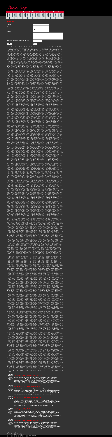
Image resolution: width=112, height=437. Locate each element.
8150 (43, 189)
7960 (9, 187)
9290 (24, 210)
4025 (57, 115)
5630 (61, 143)
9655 (27, 217)
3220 (50, 100)
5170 (42, 135)
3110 (24, 99)
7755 (19, 183)
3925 (35, 113)
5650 (20, 145)
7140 (49, 171)
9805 (31, 219)
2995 (47, 96)
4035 (9, 116)
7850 (35, 184)
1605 (39, 71)
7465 (19, 177)
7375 (61, 175)
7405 (28, 176)
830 (28, 58)
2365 (9, 86)
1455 (35, 69)
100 (10, 48)
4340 (19, 121)
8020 (54, 187)
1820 (38, 75)
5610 (46, 143)
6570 (57, 160)
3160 (61, 99)
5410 (58, 139)
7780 (38, 183)
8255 (12, 192)
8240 (54, 191)
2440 (12, 87)
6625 (43, 162)
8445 (46, 194)
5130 (12, 135)
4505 (34, 124)
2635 (49, 90)
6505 (8, 160)
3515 (54, 105)
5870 (23, 149)
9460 (43, 213)
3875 (53, 112)
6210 (58, 154)
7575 (47, 179)
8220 (39, 191)
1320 (43, 66)
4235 (49, 118)
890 (11, 60)
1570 (13, 71)
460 (15, 53)
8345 (24, 193)
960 (55, 60)
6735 (16, 164)
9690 (53, 217)
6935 (58, 167)
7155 (60, 171)
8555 (19, 197)
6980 (38, 168)
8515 (43, 196)
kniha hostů (56, 11)
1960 (34, 78)
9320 (47, 210)
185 (8, 49)
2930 (53, 95)
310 (31, 50)
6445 (16, 159)
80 (54, 46)
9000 (27, 205)
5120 (60, 134)
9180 (50, 208)
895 (14, 60)
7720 (47, 181)
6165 (24, 154)
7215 (49, 172)
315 (34, 50)
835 (31, 58)
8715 (31, 200)
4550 (13, 125)
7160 (8, 172)
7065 (47, 170)
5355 (16, 139)
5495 (13, 142)
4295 (39, 120)
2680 (28, 91)
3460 (13, 105)
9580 (24, 215)
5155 (31, 135)
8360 (35, 193)
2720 (58, 91)
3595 (61, 107)
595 (46, 54)
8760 (9, 201)
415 (42, 52)
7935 (46, 185)
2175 (31, 82)
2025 (28, 79)
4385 (53, 121)
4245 (57, 118)
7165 (12, 172)
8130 (28, 189)
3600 (9, 108)
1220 (23, 65)
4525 (49, 124)
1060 (16, 62)
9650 (23, 217)
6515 (16, 160)
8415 (23, 194)
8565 (27, 197)
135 (32, 48)
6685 (34, 163)
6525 (23, 160)
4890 (50, 130)
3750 (13, 111)
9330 (54, 210)
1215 (19, 65)
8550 (16, 197)
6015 (23, 151)
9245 (46, 209)
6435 (9, 159)
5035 (50, 133)
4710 (24, 128)
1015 (36, 61)
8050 (23, 188)
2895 (27, 95)
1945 (23, 78)
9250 (49, 209)
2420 (50, 86)
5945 (24, 150)
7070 (50, 170)
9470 (50, 213)
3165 (9, 100)
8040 (16, 188)
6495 (54, 159)
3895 (13, 113)
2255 (35, 83)
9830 (49, 219)
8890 (53, 202)
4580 (35, 125)
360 (8, 52)
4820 (53, 129)
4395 (61, 121)
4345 (23, 121)
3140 (46, 99)
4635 (23, 126)
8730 (42, 200)
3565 (38, 107)
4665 (46, 126)
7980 (24, 187)
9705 (9, 218)
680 (43, 56)
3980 (23, 115)
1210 (16, 65)
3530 (12, 107)
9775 (8, 219)
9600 (39, 215)
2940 (61, 95)
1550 (53, 70)
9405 (57, 211)
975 (9, 61)
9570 (16, 215)
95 (7, 48)
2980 (35, 96)
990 (18, 61)
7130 (42, 171)
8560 (23, 197)
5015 (35, 133)
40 (34, 46)
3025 (16, 98)
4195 (19, 118)
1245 (42, 65)
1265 (57, 65)
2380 (20, 86)
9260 (57, 209)
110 (17, 48)
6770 (43, 164)
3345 (35, 103)
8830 (8, 202)
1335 (54, 66)
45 (37, 46)
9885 (35, 221)
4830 (61, 129)
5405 (54, 139)
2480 (42, 87)
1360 (19, 67)
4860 (28, 130)
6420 (53, 158)
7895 (16, 185)
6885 (20, 167)
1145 (23, 63)
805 (12, 58)
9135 (16, 208)
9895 (43, 221)
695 (53, 56)
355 (59, 50)
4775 (19, 129)
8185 (13, 191)
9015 (38, 205)
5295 (27, 138)
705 (59, 56)
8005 (43, 187)
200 (17, 49)
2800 (9, 94)
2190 (42, 82)
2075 (12, 80)
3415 (34, 104)
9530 (42, 214)
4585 (39, 125)
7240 (13, 173)
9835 (53, 219)
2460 (27, 87)
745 (30, 57)
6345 (50, 156)
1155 (30, 63)
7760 (23, 183)
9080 (32, 206)
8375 (47, 193)
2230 (16, 83)
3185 (24, 100)
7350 (42, 175)
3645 (43, 108)
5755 (46, 146)
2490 (49, 87)
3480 (28, 105)
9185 (54, 208)
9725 (24, 218)
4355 (31, 121)
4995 (20, 133)
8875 (42, 202)
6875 (13, 167)
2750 (27, 92)
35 (32, 46)
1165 (37, 63)
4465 (58, 122)
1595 (32, 71)
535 (8, 54)
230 (36, 49)
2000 (9, 79)
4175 (60, 117)
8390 (58, 193)
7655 (53, 180)
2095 (27, 80)
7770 (31, 183)
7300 (58, 173)
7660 (57, 180)
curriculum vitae (14, 11)
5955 (32, 150)
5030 (47, 133)
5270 (8, 138)
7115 (30, 171)
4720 (32, 128)
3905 (20, 113)
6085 (20, 153)
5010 (32, 133)
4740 (47, 128)
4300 (43, 120)
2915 (42, 95)
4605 (54, 125)
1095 (42, 62)
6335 (43, 156)
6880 (16, 167)
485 (31, 53)
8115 (16, 189)
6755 (32, 164)
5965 (39, 150)
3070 (49, 98)
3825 (16, 112)
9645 (19, 217)
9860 (16, 221)
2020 (24, 79)
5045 (58, 133)
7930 (42, 185)
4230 (46, 118)
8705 (23, 200)
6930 (54, 167)
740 (27, 57)
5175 (46, 135)
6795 (8, 166)
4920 (19, 132)
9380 (38, 211)
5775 (61, 146)
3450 (61, 104)
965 (58, 60)
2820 (24, 94)
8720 (34, 200)
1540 (46, 70)
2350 (53, 84)
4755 (58, 128)
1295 (24, 66)
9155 (32, 208)
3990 (31, 115)
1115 (57, 62)
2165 (23, 82)
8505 (35, 196)
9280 (16, 210)
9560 (9, 215)
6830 (34, 166)
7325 (23, 175)
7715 (43, 181)
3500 (43, 105)
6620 (39, 162)
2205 (53, 82)
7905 (23, 185)
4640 (27, 126)
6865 (61, 166)
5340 (61, 138)
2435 (8, 87)
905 (20, 60)
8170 (58, 189)
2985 (39, 96)
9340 (8, 211)
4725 (35, 128)
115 (20, 48)
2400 (35, 86)
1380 (34, 67)
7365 (53, 175)
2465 (31, 87)
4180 (8, 118)
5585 (27, 143)
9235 (38, 209)
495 (37, 53)
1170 (41, 63)
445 (61, 52)
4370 (42, 121)
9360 (23, 211)
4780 (23, 129)
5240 (39, 137)
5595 (34, 143)
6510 (12, 160)
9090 (39, 206)
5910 (53, 149)
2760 (34, 92)
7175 (19, 172)
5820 (39, 147)
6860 (57, 166)
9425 (16, 213)
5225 (28, 137)
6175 (32, 154)
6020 (27, 151)
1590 (28, 71)
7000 (53, 168)
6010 (19, 151)
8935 (32, 204)
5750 (42, 146)
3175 (16, 100)
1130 (12, 63)
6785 (54, 164)
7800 (53, 183)
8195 (20, 191)
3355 (43, 103)
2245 (28, 83)
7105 (23, 171)
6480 (43, 159)
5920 (61, 149)
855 (43, 58)
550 (17, 54)
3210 (43, 100)
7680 (16, 181)
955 (52, 60)
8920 (20, 204)
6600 (24, 162)
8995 (23, 205)
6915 (43, 167)
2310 (23, 84)
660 (31, 56)
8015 (50, 187)
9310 (39, 210)
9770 (58, 218)
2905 (34, 95)
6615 (35, 162)
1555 (57, 70)
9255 (53, 209)
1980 (49, 78)
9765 (54, 218)
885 (8, 60)
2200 (49, 82)
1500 (16, 70)
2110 (38, 80)
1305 (32, 66)
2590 (16, 90)
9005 (31, 205)
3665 (58, 108)
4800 (38, 129)
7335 (31, 175)
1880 (28, 77)
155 (45, 48)
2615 (34, 90)
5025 (43, 133)
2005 (13, 79)
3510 (50, 105)
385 (24, 52)
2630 (46, 90)
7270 (35, 173)
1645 (16, 73)
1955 (31, 78)
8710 (27, 200)
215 (27, 49)
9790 (19, 219)
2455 (23, 87)
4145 (38, 117)
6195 (47, 154)
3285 (46, 101)
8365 (39, 193)
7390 (16, 176)
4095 (54, 116)
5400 (50, 139)
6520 (19, 160)
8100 (61, 188)
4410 (16, 122)
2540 (32, 88)
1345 (8, 67)
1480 (54, 69)
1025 (44, 61)
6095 (28, 153)
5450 (34, 141)
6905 (35, 167)
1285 (16, 66)
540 (11, 54)
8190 (16, 191)
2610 (31, 90)
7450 (8, 177)
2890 (23, 95)
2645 (57, 90)
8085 (49, 188)
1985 (53, 78)
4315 (54, 120)
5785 (13, 147)
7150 (57, 171)
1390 (42, 67)
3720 (46, 109)
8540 (8, 197)
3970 (16, 115)
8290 (38, 192)
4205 (27, 118)
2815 (20, 94)
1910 (50, 77)
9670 (38, 217)
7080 (58, 170)
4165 (53, 117)
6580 (9, 162)
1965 (38, 78)
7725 (50, 181)
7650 (49, 180)
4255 (9, 120)
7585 (54, 179)
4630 (19, 126)
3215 (47, 100)
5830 (47, 147)
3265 (31, 101)
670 (37, 56)
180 (61, 48)
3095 (13, 99)
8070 (38, 188)
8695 (16, 200)
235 (39, 49)
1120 (60, 62)
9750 (43, 218)
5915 (57, 149)
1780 (8, 75)
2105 (34, 80)
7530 (13, 179)
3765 (24, 111)
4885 (47, 130)
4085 (47, 116)
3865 (46, 112)
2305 (19, 84)
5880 (31, 149)
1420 (9, 69)
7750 (16, 183)
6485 (47, 159)
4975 (61, 132)
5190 (57, 135)
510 (47, 53)
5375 (32, 139)
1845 (57, 75)
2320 (31, 84)
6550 (42, 160)
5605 (42, 143)
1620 (50, 71)
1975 (46, 78)
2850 (47, 94)
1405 (53, 67)
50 (39, 46)
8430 (34, 194)
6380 (23, 158)
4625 (16, 126)
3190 (28, 100)
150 (42, 48)
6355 (58, 156)
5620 (53, 143)
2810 (16, 94)
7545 (24, 179)
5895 (42, 149)
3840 (27, 112)
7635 (38, 180)
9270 (9, 210)
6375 (19, 158)
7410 (32, 176)
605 (52, 54)
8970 (58, 204)
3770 (28, 111)
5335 (57, 138)
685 (47, 56)
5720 (19, 146)
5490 (9, 142)
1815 (34, 75)
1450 (32, 69)
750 (33, 57)
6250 (34, 155)
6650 (8, 163)
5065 (19, 134)
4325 (8, 121)
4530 (53, 124)
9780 (12, 219)
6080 (16, 153)
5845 (58, 147)
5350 (13, 139)
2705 (47, 91)
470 (21, 53)
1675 (38, 73)
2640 (53, 90)
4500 (31, 124)
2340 (46, 84)
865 (50, 58)
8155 (46, 189)
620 (61, 54)
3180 (20, 100)
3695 (27, 109)
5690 (50, 145)
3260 (27, 101)
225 (33, 49)
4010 (46, 115)
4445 (43, 122)
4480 (16, 124)
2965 (24, 96)
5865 (19, 149)
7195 (34, 172)
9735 (32, 218)
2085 (19, 80)
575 (33, 54)
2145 (8, 82)
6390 (31, 158)
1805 (27, 75)
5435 (23, 141)
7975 (20, 187)
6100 (32, 153)
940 (42, 60)
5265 (58, 137)
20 (24, 46)
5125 (8, 135)
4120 (19, 117)
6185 (39, 154)
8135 (31, 189)
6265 (46, 155)
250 (49, 49)
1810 (31, 75)
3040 (27, 98)
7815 (9, 184)
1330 (50, 66)
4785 (27, 129)
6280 (57, 155)
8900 (61, 202)
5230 (32, 137)
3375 (58, 103)
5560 (8, 143)
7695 (28, 181)
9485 (8, 214)
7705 (35, 181)
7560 (35, 179)
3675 (12, 109)
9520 (34, 214)
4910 (12, 132)
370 (14, 52)
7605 (16, 180)
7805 (57, 183)
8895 (57, 202)
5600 (38, 143)
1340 (58, 66)
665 (34, 56)
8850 (23, 202)
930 (36, 60)
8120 (20, 189)
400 (33, 52)
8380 (50, 193)
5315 (42, 138)
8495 (28, 196)
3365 (50, 103)
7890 (12, 185)
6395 (34, 158)
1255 (49, 65)
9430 (20, 213)
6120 (46, 153)
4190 (16, 118)
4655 (38, 126)
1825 (42, 75)
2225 (13, 83)
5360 (20, 139)
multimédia (40, 11)
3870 (49, 112)
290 (18, 50)
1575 (16, 71)
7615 (23, 180)
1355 (16, 67)
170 (54, 48)
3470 (20, 105)
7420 (39, 176)
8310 (53, 192)
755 (36, 57)
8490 (24, 196)
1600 (35, 71)
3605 (13, 108)
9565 (13, 215)
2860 (54, 94)
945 (46, 60)
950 (49, 60)
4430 (32, 122)
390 (27, 52)
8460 (57, 194)
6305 (20, 156)
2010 (16, 79)
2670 (20, 91)
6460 (28, 159)
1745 (35, 74)
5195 (61, 135)
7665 (61, 180)
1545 (49, 70)
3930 (39, 113)
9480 (58, 213)
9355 (19, 211)
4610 (58, 125)
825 (25, 58)
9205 (16, 209)
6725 (9, 164)
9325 (50, 210)
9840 (57, 219)
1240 (38, 65)
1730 (24, 74)
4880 (43, 130)
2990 (43, 96)
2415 (47, 86)
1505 (19, 70)
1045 (59, 61)
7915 (31, 185)
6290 (9, 156)
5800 (24, 147)
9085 (35, 206)
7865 (47, 184)
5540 (47, 142)
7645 (46, 180)
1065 (19, 62)
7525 (9, 179)
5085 (34, 134)
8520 (47, 196)
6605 (28, 162)
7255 (24, 173)
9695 (57, 217)
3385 (12, 104)
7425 (43, 176)
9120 (61, 206)
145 (39, 48)
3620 (24, 108)
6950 (16, 168)
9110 (54, 206)
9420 (13, 213)
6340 (47, 156)
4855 (24, 130)
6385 (27, 158)
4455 (50, 122)
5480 (57, 141)
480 (28, 53)
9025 (46, 205)
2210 (57, 82)
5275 (12, 138)
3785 (39, 111)
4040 (13, 116)
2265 (43, 83)
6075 (13, 153)
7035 (24, 170)
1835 (49, 75)
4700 (16, 128)
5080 (31, 134)
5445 (31, 141)
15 (21, 46)
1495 (12, 70)
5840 (54, 147)
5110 (53, 134)
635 (15, 56)
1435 (20, 69)
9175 (47, 208)
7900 (19, 185)
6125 (50, 153)
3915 (28, 113)
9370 (31, 211)
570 (30, 54)
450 (9, 53)
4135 (30, 117)
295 (21, 50)
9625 (58, 215)
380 (20, 52)
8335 (16, 193)
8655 (39, 198)
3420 (38, 104)
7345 (38, 175)
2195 (46, 82)
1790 (16, 75)
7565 (39, 179)
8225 (43, 191)
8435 (38, 194)
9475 (54, 213)
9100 (47, 206)
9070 (24, 206)
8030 (8, 188)
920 (30, 60)
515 (50, 53)
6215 (8, 155)
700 (56, 56)
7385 (13, 176)
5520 (32, 142)
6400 (38, 158)
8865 (34, 202)
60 (44, 46)
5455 (38, 141)
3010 (58, 96)
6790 (58, 164)
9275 (13, 210)
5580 (23, 143)
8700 (19, 200)
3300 (57, 101)
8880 (46, 202)
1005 (28, 61)
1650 (19, 73)
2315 (27, 84)
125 (26, 48)
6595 (20, 162)
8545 (12, 197)
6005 (16, 151)
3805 (54, 111)
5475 (53, 141)
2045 (43, 79)
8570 (31, 197)
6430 (61, 158)
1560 (61, 70)
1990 (57, 78)
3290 (49, 101)
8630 (20, 198)
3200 (35, 100)
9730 (28, 218)
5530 (39, 142)
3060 (42, 98)
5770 (57, 146)
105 (14, 48)
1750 (39, 74)
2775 (46, 92)
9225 (31, 209)
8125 (24, 189)
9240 (42, 209)
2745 (23, 92)
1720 (16, 74)
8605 (57, 197)
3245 (16, 101)
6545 (38, 160)
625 (9, 56)
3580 (49, 107)
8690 (12, 200)
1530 (38, 70)
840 (34, 58)
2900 (31, 95)
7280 (43, 173)
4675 (53, 126)
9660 (31, 217)
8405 (16, 194)
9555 (61, 214)
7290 (50, 173)
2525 (20, 88)
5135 (16, 135)
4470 (8, 124)
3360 (47, 103)
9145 (24, 208)
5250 (47, 137)
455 (12, 53)
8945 (39, 204)
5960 (35, 150)
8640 (28, 198)
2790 (57, 92)
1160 (34, 63)
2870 (8, 95)
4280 (28, 120)
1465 (43, 69)
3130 (39, 99)
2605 (27, 90)
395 (30, 52)
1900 (43, 77)
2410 (43, 86)
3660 (54, 108)
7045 (32, 170)
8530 (54, 196)
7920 (34, 185)
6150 (13, 154)
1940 (19, 78)
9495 (16, 214)
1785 (12, 75)
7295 (54, 173)
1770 (54, 74)
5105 (49, 134)
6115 (43, 153)
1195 (59, 63)
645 (21, 56)
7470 (23, 177)
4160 (49, 117)
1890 (35, 77)
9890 (39, 221)
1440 (24, 69)
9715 (16, 218)
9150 (28, 208)
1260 (53, 65)
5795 (20, 147)
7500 (46, 177)
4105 (8, 117)
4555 (16, 125)
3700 (31, 109)
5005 (28, 133)
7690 (24, 181)
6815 (23, 166)
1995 (61, 78)
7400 (24, 176)
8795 (35, 201)
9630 (8, 217)
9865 (20, 221)
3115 (28, 99)
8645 (32, 198)
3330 (24, 103)
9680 (46, 217)
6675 (27, 163)
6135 (58, 153)
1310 (35, 66)
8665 (47, 198)
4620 (12, 126)
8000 (39, 187)
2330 (38, 84)
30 (29, 46)
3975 (19, 115)
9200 (12, 209)
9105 (50, 206)
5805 (28, 147)
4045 (16, 116)
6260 (42, 155)
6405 (42, 158)
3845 (31, 112)
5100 (46, 134)
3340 (32, 103)
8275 (27, 192)
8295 (42, 192)
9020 (42, 205)
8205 (28, 191)
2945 (9, 96)
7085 (8, 171)
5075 (27, 134)
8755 (61, 200)
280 (12, 50)
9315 (43, 210)
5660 (28, 145)
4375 (46, 121)
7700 (32, 181)
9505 (23, 214)
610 (55, 54)
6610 (32, 162)
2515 (13, 88)
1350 (12, 67)
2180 (34, 82)
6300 (16, 156)
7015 (9, 170)
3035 (23, 98)
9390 (46, 211)
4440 (39, 122)
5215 (20, 137)
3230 (58, 100)
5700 (58, 145)
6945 (12, 168)
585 (39, 54)
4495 (27, 124)
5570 (16, 143)
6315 (28, 156)
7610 (19, 180)
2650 (61, 90)
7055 (39, 170)
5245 (43, 137)
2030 (32, 79)
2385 (24, 86)
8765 (13, 201)
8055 (27, 188)
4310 (50, 120)
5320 (46, 138)
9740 (35, 218)
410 (39, 52)
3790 (43, 111)
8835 (12, 202)
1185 (52, 63)
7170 (16, 172)
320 (37, 50)
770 (46, 57)
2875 (12, 95)
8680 (58, 198)
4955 (46, 132)
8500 (32, 196)
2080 (16, 80)
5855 (12, 149)
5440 (27, 141)
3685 (19, 109)
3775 (32, 111)
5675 (39, 145)
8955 (47, 204)
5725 (23, 146)
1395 (46, 67)
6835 (38, 166)
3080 (57, 98)
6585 (13, 162)
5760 (49, 146)
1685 (46, 73)
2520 (16, 88)
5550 (54, 142)
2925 (49, 95)
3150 (54, 99)
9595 (35, 215)
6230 (19, 155)
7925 (38, 185)
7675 (13, 181)
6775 (47, 164)
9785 (16, 219)
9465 (47, 213)
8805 (43, 201)
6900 (32, 167)
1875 (24, 77)
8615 (9, 198)
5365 (24, 139)
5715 (16, 146)
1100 (46, 62)
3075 (53, 98)
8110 (13, 189)
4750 (54, 128)
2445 (16, 87)
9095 (43, 206)
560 (24, 54)
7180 (23, 172)
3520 (58, 105)
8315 (57, 192)
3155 (58, 99)
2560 (47, 88)
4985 (13, 133)
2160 (19, 82)
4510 (38, 124)
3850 (34, 112)
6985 (42, 168)
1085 (34, 62)
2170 (27, 82)
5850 (8, 149)
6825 (31, 166)
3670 (8, 109)
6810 (19, 166)
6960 (23, 168)
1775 (58, 74)
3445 (57, 104)
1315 (39, 66)
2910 (38, 95)
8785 (28, 201)
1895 (39, 77)
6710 (53, 163)
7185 (27, 172)
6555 (46, 160)
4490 (23, 124)
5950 (28, 150)
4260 (13, 120)
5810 (32, 147)
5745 (38, 146)
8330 (13, 193)
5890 (38, 149)
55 (42, 46)
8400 (12, 194)
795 (61, 57)
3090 (9, 99)
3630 (32, 108)
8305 (49, 192)
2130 (53, 80)
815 (18, 58)
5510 (24, 142)
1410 (57, 67)
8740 (49, 200)
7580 (50, 179)
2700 (43, 91)
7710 (39, 181)
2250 (32, 83)
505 (43, 53)
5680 (43, 145)
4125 (23, 117)
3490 (35, 105)
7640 (42, 180)
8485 (20, 196)
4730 (39, 128)
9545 (53, 214)
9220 (27, 209)
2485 (46, 87)
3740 (61, 109)
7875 (54, 184)
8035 (12, 188)
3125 (35, 99)
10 (19, 46)
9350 (16, 211)
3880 (57, 112)
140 (35, 48)
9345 (12, 211)
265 (58, 49)
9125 (9, 208)
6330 (39, 156)
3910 (24, 113)
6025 (31, 151)
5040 (54, 133)
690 (50, 56)
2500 (57, 87)
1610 (43, 71)
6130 (54, 153)
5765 (53, 146)
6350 (54, 156)
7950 (57, 185)
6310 (24, 156)
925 (33, 60)
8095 (57, 188)
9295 (28, 210)
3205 (39, 100)
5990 (58, 150)
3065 (46, 98)
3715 (42, 109)
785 (55, 57)
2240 (24, 83)
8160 (50, 189)
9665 (34, 217)
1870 (20, 77)
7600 (12, 180)
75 (52, 46)
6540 (34, 160)
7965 (13, 187)
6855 (53, 166)
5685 (47, 145)
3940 (47, 113)
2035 (35, 79)
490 (34, 53)
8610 (61, 197)
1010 (32, 61)
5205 (13, 137)
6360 (8, 158)
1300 (28, 66)
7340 (34, 175)
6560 (49, 160)
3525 (8, 107)
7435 (50, 176)
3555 (31, 107)
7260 (28, 173)
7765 (27, 183)
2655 (9, 91)
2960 (20, 96)
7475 (27, 177)
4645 (31, 126)
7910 (27, 185)
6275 (53, 155)
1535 (42, 70)
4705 (20, 128)
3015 (8, 98)
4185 (12, 118)
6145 (9, 154)
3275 (38, 101)
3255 (23, 101)
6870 (9, 167)
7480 (31, 177)
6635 (50, 162)
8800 (39, 201)
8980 (12, 205)
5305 (34, 138)
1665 (31, 73)
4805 (42, 129)
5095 (42, 134)
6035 (38, 151)
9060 (16, 206)
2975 (32, 96)
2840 (39, 94)
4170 (57, 117)
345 (53, 50)
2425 (54, 86)
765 (42, 57)
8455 (53, 194)
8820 (54, 201)
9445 (32, 213)
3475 (24, 105)
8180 (9, 191)
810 (15, 58)
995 (21, 61)
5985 (54, 150)
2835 (35, 94)
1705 (61, 73)
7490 (38, 177)
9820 (42, 219)
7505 (49, 177)
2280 (54, 83)
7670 (9, 181)
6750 (28, 164)
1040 (55, 61)
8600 (53, 197)
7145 (53, 171)
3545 (23, 107)
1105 (49, 62)
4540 (61, 124)
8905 (9, 204)
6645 (58, 162)
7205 (42, 172)
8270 (23, 192)
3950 (54, 113)
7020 (13, 170)
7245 (16, 173)
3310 (9, 103)
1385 (38, 67)
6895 (28, 167)
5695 (54, 145)
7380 (9, 176)
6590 (16, 162)
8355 (32, 193)
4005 (42, 115)
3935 (43, 113)
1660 (27, 73)
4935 (31, 132)
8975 (8, 205)
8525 (50, 196)
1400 (49, 67)
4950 (42, 132)
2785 (53, 92)
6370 (16, 158)
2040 (39, 79)
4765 (12, 129)
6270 (49, 155)
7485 (34, 177)
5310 (38, 138)
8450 (49, 194)
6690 (38, 163)
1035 (51, 61)
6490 (50, 159)
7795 (49, 183)
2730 (12, 92)
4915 (16, 132)
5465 (46, 141)
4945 (38, 132)
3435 (49, 104)
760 (39, 57)
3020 (12, 98)
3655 (50, 108)
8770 (16, 201)
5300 (31, 138)
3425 (42, 104)
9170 (43, 208)
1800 (23, 75)
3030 (19, 98)
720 (14, 57)
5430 (19, 141)
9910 (54, 221)
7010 (61, 168)
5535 (43, 142)
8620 (13, 198)
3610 (16, 108)
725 (17, 57)
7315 (16, 175)
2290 (8, 84)
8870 (38, 202)
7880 (58, 184)
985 (15, 61)
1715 (13, 74)
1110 (53, 62)
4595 (47, 125)
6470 (35, 159)
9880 (32, 221)
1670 (34, 73)
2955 (16, 96)
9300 (32, 210)
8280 (31, 192)
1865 (16, 77)
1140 (19, 63)
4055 (24, 116)
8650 (35, 198)
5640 (13, 145)
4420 (24, 122)
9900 (47, 221)
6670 (23, 163)
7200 (38, 172)
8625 (16, 198)
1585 (24, 71)
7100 (19, 171)
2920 (46, 95)
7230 (61, 172)
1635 (8, 73)
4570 (28, 125)
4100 (58, 116)
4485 (19, 124)
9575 (20, 215)
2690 (35, 91)
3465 (16, 105)
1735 (28, 74)
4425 (28, 122)
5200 (9, 137)
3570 (42, 107)
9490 (12, 214)
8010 (47, 187)
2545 (35, 88)
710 (8, 57)
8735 (46, 200)
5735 (31, 146)
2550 (39, 88)
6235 (23, 155)
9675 (42, 217)
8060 (31, 188)
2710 (50, 91)
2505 (61, 87)
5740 (34, 146)
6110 (39, 153)
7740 (8, 183)
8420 (27, 194)
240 (42, 49)
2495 (53, 87)
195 (14, 49)
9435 (24, 213)
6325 (35, 156)
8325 (9, 193)
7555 (32, 179)
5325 (49, 138)
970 (61, 60)
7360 (49, 175)
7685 (20, 181)
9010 (34, 205)
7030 (20, 170)
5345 (9, 139)
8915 (16, 204)
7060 (43, 170)
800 (9, 58)
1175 (45, 63)
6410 (46, 158)
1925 (8, 78)
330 (43, 50)
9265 (61, 209)
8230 (47, 191)
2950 (13, 96)
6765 (39, 164)
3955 (58, 113)
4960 (49, 132)
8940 (35, 204)
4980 (9, 133)
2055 (50, 79)
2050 (47, 79)
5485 (61, 141)
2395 (32, 86)
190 (11, 49)
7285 (47, 173)
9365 (27, 211)
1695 (53, 73)
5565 (12, 143)
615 (58, 54)
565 (27, 54)
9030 (49, 205)
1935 (16, 78)
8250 (8, 192)
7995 (35, 187)
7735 (58, 181)
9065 (20, 206)
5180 (49, 135)
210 (24, 49)
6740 (20, 164)
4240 (53, 118)
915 (27, 60)
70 (49, 46)
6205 (54, 154)
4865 (32, 130)
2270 (47, 83)
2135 (57, 80)
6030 (34, 151)
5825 (43, 147)
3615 (20, 108)
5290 (23, 138)
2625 (42, 90)
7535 (16, 179)
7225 (57, 172)
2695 (39, 91)
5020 (39, 133)
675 (40, 56)
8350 (28, 193)
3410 (31, 104)
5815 (35, 147)
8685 (8, 200)
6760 (35, 164)
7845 (32, 184)
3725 (49, 109)
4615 (8, 126)
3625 (28, 108)
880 (59, 58)
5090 (38, 134)
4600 (50, 125)
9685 (49, 217)
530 (59, 53)
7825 (16, 184)
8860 (31, 202)
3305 (61, 101)
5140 (19, 135)
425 (49, 52)
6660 (16, 163)
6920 (47, 167)
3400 (23, 104)
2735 (16, 92)
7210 (46, 172)
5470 (49, 141)
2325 (34, 84)
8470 (9, 196)
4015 (49, 115)
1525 (34, 70)
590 (42, 54)
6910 (39, 167)
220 (30, 49)
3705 (34, 109)
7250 (20, 173)
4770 (16, 129)
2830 (32, 94)
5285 (19, 138)
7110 (27, 171)
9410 (61, 211)
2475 (38, 87)
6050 (49, 151)
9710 (13, 218)
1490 (8, 70)
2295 (12, 84)
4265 (16, 120)
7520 (61, 177)
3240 (12, 101)
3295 (53, 101)
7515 (57, 177)
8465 (61, 194)
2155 (16, 82)
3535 (16, 107)
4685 (61, 126)
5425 (16, 141)
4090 (50, 116)
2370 (13, 86)
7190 (31, 172)
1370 (27, 67)
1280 (13, 66)
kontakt (51, 11)
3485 (32, 105)
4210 (31, 118)
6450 (20, 159)
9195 (8, 209)
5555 (58, 142)
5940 (20, 150)
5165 (38, 135)
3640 (39, 108)
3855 (38, 112)
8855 (27, 202)
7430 (47, 176)
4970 (57, 132)
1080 (31, 62)
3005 (54, 96)
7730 (54, 181)
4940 (34, 132)
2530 (24, 88)
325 (40, 50)
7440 (54, 176)
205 (20, 49)
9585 (28, 215)
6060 (57, 151)
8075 (42, 188)
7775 (34, 183)
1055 (12, 62)
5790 (16, 147)
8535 (58, 196)
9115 (58, 206)
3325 (20, 103)
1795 (19, 75)
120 (23, 48)
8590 (46, 197)
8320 (61, 192)
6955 (19, 168)
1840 (53, 75)
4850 (20, 130)
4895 (54, 130)
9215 (23, 209)
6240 (27, 155)
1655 (23, 73)
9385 (42, 211)
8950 (43, 204)
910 (24, 60)
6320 (32, 156)
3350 (39, 103)
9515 (31, 214)
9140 (20, 208)
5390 (43, 139)
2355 (57, 84)
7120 (34, 171)
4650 (34, 126)
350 (56, 50)
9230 (34, 209)
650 (25, 56)
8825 (58, 201)
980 (12, 61)
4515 (42, 124)
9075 (28, 206)
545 (14, 54)
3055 (38, 98)
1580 (20, 71)
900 (17, 60)
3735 (57, 109)
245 (46, 49)
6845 (46, 166)
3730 (53, 109)
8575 (34, 197)
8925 (24, 204)
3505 (47, 105)
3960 (8, 115)
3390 (16, 104)
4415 (20, 122)
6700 (46, 163)
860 (47, 58)
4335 (16, 121)
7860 (43, 184)
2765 (38, 92)
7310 (12, 175)
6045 (46, 151)
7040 (28, 170)
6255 (38, 155)
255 (52, 49)
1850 (61, 75)
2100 (31, 80)
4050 (20, 116)
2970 (28, 96)
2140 (60, 80)
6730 (13, 164)
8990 (19, 205)
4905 (8, 132)
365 (11, 52)
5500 (16, 142)
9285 (20, 210)
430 (52, 52)
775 (49, 57)
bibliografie (21, 11)
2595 (19, 90)
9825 (46, 219)
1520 (31, 70)
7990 (32, 187)
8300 (46, 192)
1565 (9, 71)
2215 (61, 82)
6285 (61, 155)
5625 (57, 143)
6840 (42, 166)
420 (46, 52)
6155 (16, 154)
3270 (34, 101)
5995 (8, 151)
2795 (61, 92)
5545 (50, 142)
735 (24, 57)
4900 (58, 130)
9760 (50, 218)
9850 (9, 221)
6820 (27, 166)
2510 (9, 88)
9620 (54, 215)
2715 (54, 91)
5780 (9, 147)
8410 (19, 194)
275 (9, 50)
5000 (24, 133)
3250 (19, 101)
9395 (49, 211)
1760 (47, 74)
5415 (8, 141)
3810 (58, 111)
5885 (34, 149)
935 (39, 60)
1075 (27, 62)
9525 (38, 214)
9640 (16, 217)
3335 (28, 103)
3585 (53, 107)
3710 (38, 109)
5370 (28, 139)
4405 (13, 122)
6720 (61, 163)
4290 (35, 120)
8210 (32, 191)
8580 (38, 197)
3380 (8, 104)
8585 (42, 197)
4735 (43, 128)
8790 (32, 201)
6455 (24, 159)
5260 (54, 137)
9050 (9, 206)
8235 (50, 191)
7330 (27, 175)
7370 (57, 175)
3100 (16, 99)
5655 (24, 145)
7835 (24, 184)
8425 (31, 194)
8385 (54, 193)
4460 (54, 122)
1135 (15, 63)
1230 (31, 65)
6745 (24, 164)
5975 (47, 150)
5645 (16, 145)
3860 (42, 112)
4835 (9, 130)
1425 (13, 69)
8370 (43, 193)
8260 (16, 192)
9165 (39, 208)
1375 (31, 67)
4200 (23, 118)
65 (47, 46)
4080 (43, 116)
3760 (20, 111)
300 (25, 50)
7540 (20, 179)
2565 (50, 88)
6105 (35, 153)
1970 (42, 78)
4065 (32, 116)
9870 (24, 221)
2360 (61, 84)
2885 (19, 95)
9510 (27, 214)
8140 (35, 189)
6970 (31, 168)
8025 (58, 187)
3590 (57, 107)
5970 (43, 150)
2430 (58, 86)
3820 (12, 112)
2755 (31, 92)
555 (20, 54)
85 (57, 46)
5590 (31, 143)
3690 (23, 109)
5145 (23, 135)
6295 (13, 156)
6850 (49, 166)
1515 (27, 70)
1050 (8, 62)
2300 (16, 84)
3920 (32, 113)
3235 (8, 101)
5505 (20, 142)
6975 (34, 168)
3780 (35, 111)
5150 (27, 135)
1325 (47, 66)
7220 (53, 172)
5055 (12, 134)
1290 (20, 66)
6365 (12, 158)
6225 (16, 155)
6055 (53, 151)
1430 (16, 69)
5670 (35, 145)
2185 (38, 82)
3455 (9, 105)
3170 (13, 100)
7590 (58, 179)
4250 (61, 118)
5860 (16, 149)
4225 (42, 118)
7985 (28, 187)
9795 (23, 219)
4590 (43, 125)
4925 (23, 132)
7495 (42, 177)
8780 (24, 201)
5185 (53, 135)
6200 (50, 154)
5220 (24, 137)
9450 (35, 213)
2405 (39, 86)
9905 (50, 221)
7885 (8, 185)
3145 (50, 99)
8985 (16, 205)
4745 (50, 128)
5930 (13, 150)
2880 (16, 95)
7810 (61, 183)
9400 (53, 211)
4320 (58, 120)
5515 (28, 142)
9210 (19, 209)
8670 (50, 198)
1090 (38, 62)
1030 (47, 61)
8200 (24, 191)
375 (17, 52)
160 (48, 48)
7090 (12, 171)
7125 (38, 171)
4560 (20, 125)
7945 (53, 185)
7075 (54, 170)
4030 (61, 115)
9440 (28, 213)
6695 (42, 163)
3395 (19, 104)
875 (56, 58)
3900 (16, 113)
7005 (57, 168)
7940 (49, 185)
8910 (13, 204)
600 (49, 54)
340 (50, 50)
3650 (47, 108)
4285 (32, 120)
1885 (32, 77)
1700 (57, 73)
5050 (8, 134)
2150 (12, 82)
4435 (35, 122)
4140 (34, 117)
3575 (46, 107)
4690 (9, 128)
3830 (19, 112)
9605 (43, 215)
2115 (42, 80)
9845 (61, 219)
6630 (47, 162)
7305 (8, 175)
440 (58, 52)
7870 (50, 184)
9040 (57, 205)
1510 (23, 70)
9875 (28, 221)
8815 (50, 201)
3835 (23, 112)
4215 (34, 118)
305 (28, 50)
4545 (9, 125)
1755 (43, 74)
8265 (19, 192)
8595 (49, 197)
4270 (20, 120)
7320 (19, 175)
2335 (42, 84)
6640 (54, 162)
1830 (46, 75)
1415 (61, 67)
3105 (20, 99)
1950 (27, 78)
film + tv (35, 11)
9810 (34, 219)
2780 (49, 92)
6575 (61, 160)
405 (36, 52)
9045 (61, 205)
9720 (20, 218)
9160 (35, 208)
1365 (23, 67)
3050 (34, 98)
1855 (9, 77)
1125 (8, 63)
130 (29, 48)
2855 (50, 94)
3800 (50, 111)
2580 (8, 90)
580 (36, 54)
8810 (47, 201)
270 (61, 49)
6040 (42, 151)
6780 (50, 164)
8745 (53, 200)
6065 (61, 151)
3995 (34, 115)
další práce (45, 11)
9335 (58, 210)
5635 (9, 145)
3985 (27, 115)
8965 (54, 204)
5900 (46, 149)
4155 (45, 117)
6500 (58, 159)
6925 (50, 167)
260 (55, 49)
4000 (38, 115)
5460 (42, 141)
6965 (27, 168)
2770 (42, 92)
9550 (57, 214)
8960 (50, 204)
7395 (20, 176)
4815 (49, 129)
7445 (58, 176)
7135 (45, 171)
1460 (39, 69)
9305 (35, 210)
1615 (47, 71)
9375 (34, 211)
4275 (24, 120)
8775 (20, 201)
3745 (9, 111)
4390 (57, 121)
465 (18, 53)
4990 (16, 133)
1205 (12, 65)
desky (26, 11)
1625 (54, 71)
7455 (12, 177)
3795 (47, 111)
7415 (35, 176)
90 (60, 46)
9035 (53, 205)
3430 (46, 104)
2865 (58, 94)
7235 (9, 173)
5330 (53, 138)
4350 (27, 121)
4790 (31, 129)
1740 (32, 74)
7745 (12, 183)
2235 (20, 83)
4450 (47, 122)
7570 (43, 179)
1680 (42, 73)
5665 (32, 145)
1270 (61, 65)
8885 (49, 202)
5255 (50, 137)
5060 (16, 134)
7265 (32, 173)
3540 (19, 107)
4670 (49, 126)
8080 (46, 188)
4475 (12, 124)
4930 (27, 132)
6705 (49, 163)
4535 (57, 124)
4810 (46, 129)
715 (11, 57)
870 (53, 58)
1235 (34, 65)
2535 (28, 88)
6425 (57, 158)
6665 (19, 163)
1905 (47, 77)
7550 (28, 179)
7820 (13, 184)
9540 (49, 214)
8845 (19, 202)
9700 (61, 217)
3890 (9, 113)
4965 (53, 132)
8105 (9, 189)
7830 (20, 184)
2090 (23, 80)
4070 (35, 116)
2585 (12, 90)
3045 (31, 98)
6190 (43, 154)
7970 (16, 187)
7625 (31, 180)
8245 (58, 191)
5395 (47, 139)
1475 (50, 69)
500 (40, 53)
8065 (34, 188)
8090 (53, 188)
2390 (28, 86)
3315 (13, 103)
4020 (53, 115)
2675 (24, 91)
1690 (49, 73)
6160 (20, 154)
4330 (12, 121)
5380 (35, 139)
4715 (28, 128)
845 (37, 58)
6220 (12, 155)
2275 (50, 83)
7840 (28, 184)
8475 (13, 196)
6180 (35, 154)
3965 (12, 115)
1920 (58, 77)
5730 (27, 146)
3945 (50, 113)
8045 (19, 188)
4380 (49, 121)
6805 (16, 166)
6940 (8, 168)
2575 (58, 88)
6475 (39, 159)
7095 (16, 171)
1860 (13, 77)
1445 (28, 69)
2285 (58, 83)
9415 (9, 213)
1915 (54, 77)
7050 (35, 170)
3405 (27, 104)
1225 (27, 65)
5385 (39, 139)
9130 (13, 208)
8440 (42, 194)
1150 (26, 63)
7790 (46, 183)
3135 (43, 99)
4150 (42, 117)
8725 (38, 200)
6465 (32, 159)
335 (47, 50)
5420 (12, 141)
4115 (15, 117)
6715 (57, 163)
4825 (57, 129)
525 (56, 53)
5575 (19, 143)
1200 (8, 65)
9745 (39, 218)
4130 (27, 117)
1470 (47, 69)
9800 (27, 219)
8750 (57, 200)
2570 (54, 88)
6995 (49, 168)
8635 (24, 198)
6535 (31, 160)
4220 (38, 118)
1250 (46, 65)
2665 (16, 91)
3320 (16, 103)
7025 (16, 170)
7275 (39, 173)
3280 (42, 101)
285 (15, 50)
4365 (38, 121)
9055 (13, 206)
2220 (9, 83)
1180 (48, 63)
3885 (61, 112)
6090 (24, 153)
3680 (16, 109)
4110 (12, 117)
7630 (34, 180)
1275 (9, 66)
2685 (32, 91)
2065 (58, 79)
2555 (43, 88)
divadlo (30, 11)
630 (12, 56)
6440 (13, 159)
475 (25, 53)
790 (58, 57)
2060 (54, 79)
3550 (27, 107)
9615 (50, 215)
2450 (19, 87)
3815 (8, 112)
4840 (13, 130)
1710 (9, 74)
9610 (47, 215)
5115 (57, 134)
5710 (12, 146)
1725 (20, 74)
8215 (35, 191)
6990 (46, 168)
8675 (54, 198)
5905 (49, 149)
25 (27, 46)
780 (52, 57)
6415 (49, 158)
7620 (27, 180)
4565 (24, 125)
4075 (39, 116)
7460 (16, 177)
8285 (34, 192)
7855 (39, 184)
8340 (20, 193)
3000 (50, 96)
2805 (13, 94)
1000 (25, 61)
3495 (39, 105)
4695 (13, 128)
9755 (47, 218)
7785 (42, 183)
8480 (16, 196)
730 (20, 57)
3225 (54, 100)
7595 (8, 180)
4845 (16, 130)
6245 (31, 155)
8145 (39, 189)
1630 (58, 71)
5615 (49, 143)
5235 (35, 137)
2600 (23, 90)
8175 (61, 189)
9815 (38, 219)
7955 (61, 185)
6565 (53, 160)
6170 (28, 154)
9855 (13, 221)
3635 (35, 108)
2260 (39, 83)
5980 (50, 150)
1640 (12, 73)
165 (51, 48)
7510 (53, 177)
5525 (35, 142)
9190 (58, 208)
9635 (12, 217)
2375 (16, 86)
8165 (54, 189)
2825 (28, 94)
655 (28, 56)
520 (53, 53)
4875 (39, 130)
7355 (46, 175)
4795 (34, 129)
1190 (56, 63)
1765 (50, 74)
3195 (32, 100)
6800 (12, 166)
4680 (57, 126)
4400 (9, 122)
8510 (39, 196)
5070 (23, 134)
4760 (8, 129)
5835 (50, 147)
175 (57, 48)
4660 (42, 126)
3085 (61, 98)
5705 (8, 146)
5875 (27, 149)
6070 (9, 153)
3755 (16, 111)
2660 (13, 91)
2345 (49, 84)
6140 (61, 153)
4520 (46, 124)
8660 (43, 198)
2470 (34, 87)
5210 (16, 137)
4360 (34, 121)
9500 (19, 214)
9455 (39, 213)
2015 (20, 79)
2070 (8, 80)
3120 (31, 99)
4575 (32, 125)
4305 (47, 120)
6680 (31, 163)
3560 (34, 107)
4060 (28, 116)
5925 (9, 150)
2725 (8, 92)
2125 (49, 80)
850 (40, 58)
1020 (40, 61)
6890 (24, 167)
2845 (43, 94)
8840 (16, 202)
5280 (16, 138)
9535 (46, 214)
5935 (16, 150)
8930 (28, 204)
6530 (27, 160)
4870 (35, 130)
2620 (38, 90)
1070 (23, 62)
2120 (45, 80)
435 (55, 52)
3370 (54, 103)
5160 (34, 135)
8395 (8, 194)
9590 (32, 215)
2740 (19, 92)
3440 (53, 104)
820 (21, 58)
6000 (12, 151)
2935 (57, 95)
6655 (12, 163)
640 (18, 56)
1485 (58, 69)
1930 (12, 78)
